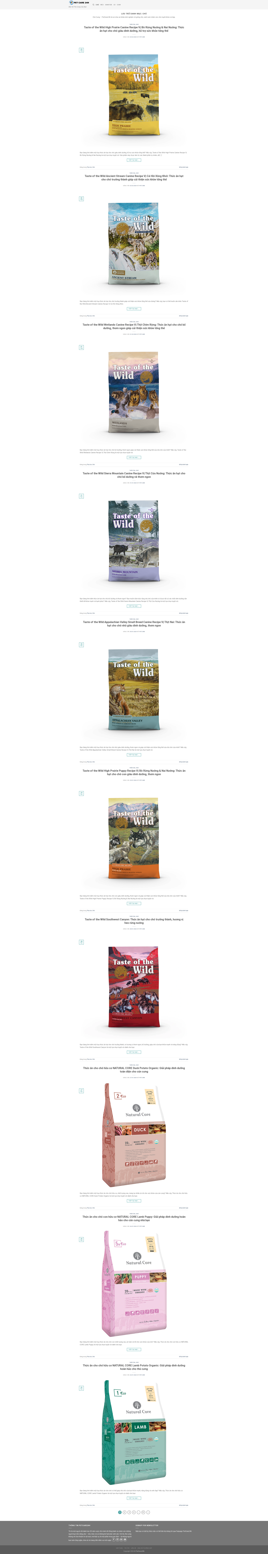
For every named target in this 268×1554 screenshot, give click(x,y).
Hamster (108, 5)
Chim (119, 5)
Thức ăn (132, 24)
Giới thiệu (119, 1548)
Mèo (102, 5)
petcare (142, 37)
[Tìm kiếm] (93, 5)
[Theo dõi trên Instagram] (117, 1539)
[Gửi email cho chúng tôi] (121, 1539)
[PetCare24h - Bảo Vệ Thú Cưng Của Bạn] (79, 3)
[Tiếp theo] (148, 1512)
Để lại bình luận (183, 167)
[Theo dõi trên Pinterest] (125, 1539)
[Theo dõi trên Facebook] (113, 1539)
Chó (97, 5)
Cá (114, 5)
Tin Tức (127, 1548)
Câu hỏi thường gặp (144, 1548)
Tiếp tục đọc (134, 160)
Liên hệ (133, 1548)
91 (143, 1512)
